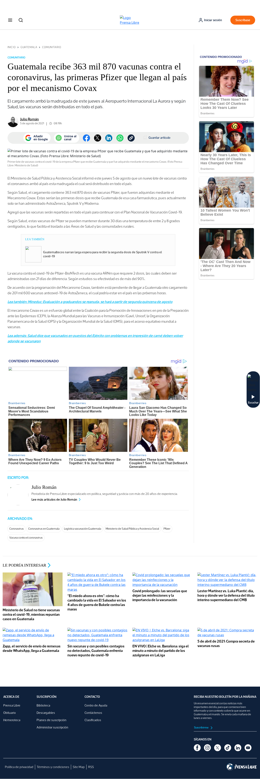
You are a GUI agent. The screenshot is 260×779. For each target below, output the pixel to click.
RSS (91, 767)
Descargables (46, 713)
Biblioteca (43, 705)
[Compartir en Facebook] (86, 138)
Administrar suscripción (52, 727)
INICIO (12, 47)
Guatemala (29, 47)
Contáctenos (93, 713)
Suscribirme (201, 727)
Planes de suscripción (51, 720)
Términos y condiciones (53, 767)
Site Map (79, 767)
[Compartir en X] (98, 138)
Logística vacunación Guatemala (82, 528)
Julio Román (29, 119)
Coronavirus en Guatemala (44, 528)
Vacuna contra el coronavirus (26, 537)
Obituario (9, 713)
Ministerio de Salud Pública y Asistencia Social (132, 528)
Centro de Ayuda (95, 705)
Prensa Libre (11, 705)
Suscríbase (242, 20)
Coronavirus (16, 528)
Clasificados (92, 720)
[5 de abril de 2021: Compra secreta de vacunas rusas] (227, 633)
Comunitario (51, 47)
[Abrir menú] (10, 20)
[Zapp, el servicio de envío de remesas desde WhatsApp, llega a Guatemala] (33, 635)
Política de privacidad (19, 767)
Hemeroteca (11, 720)
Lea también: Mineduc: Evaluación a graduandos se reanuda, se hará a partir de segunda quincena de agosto (90, 302)
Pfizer (167, 528)
